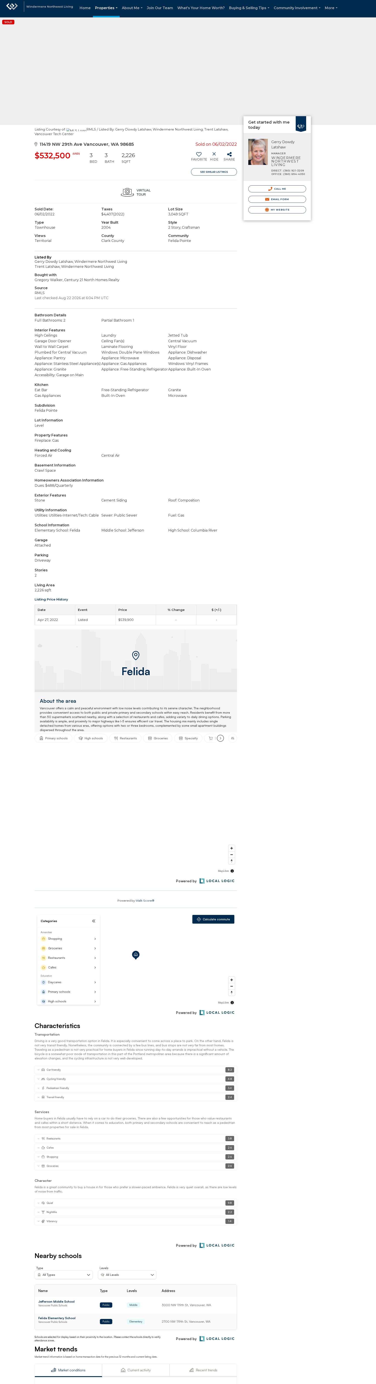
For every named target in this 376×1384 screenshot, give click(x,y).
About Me (133, 11)
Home (85, 8)
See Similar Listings (214, 171)
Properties (107, 11)
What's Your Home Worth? (201, 8)
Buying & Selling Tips (250, 11)
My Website (280, 209)
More (332, 11)
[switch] (198, 158)
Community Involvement (298, 11)
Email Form (279, 199)
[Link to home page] (12, 8)
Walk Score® (145, 900)
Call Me (279, 188)
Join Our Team (160, 8)
